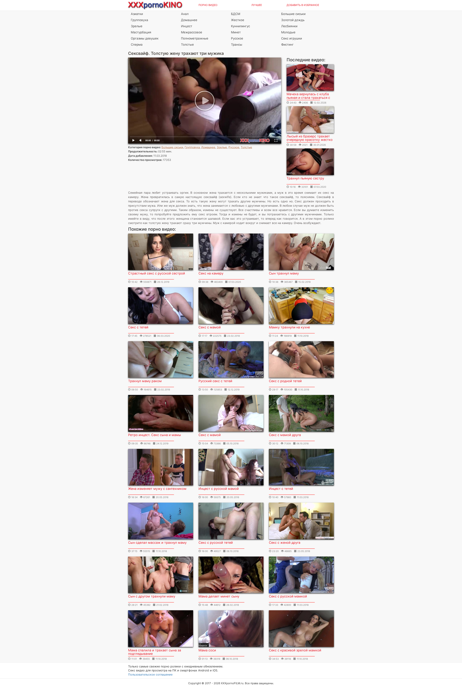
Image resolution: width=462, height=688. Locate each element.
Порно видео (208, 4)
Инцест (186, 26)
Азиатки (137, 14)
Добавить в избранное (303, 4)
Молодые (288, 32)
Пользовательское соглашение (150, 674)
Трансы (236, 44)
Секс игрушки (291, 38)
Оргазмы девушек (144, 38)
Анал (185, 14)
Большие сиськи (293, 14)
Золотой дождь (292, 20)
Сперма (137, 44)
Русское (237, 38)
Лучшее (256, 4)
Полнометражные (194, 38)
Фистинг (287, 44)
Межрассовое (191, 32)
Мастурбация (141, 32)
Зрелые (136, 26)
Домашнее (189, 20)
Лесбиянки (289, 26)
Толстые (187, 44)
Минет (236, 32)
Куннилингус (240, 26)
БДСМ (235, 14)
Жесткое (237, 20)
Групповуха (139, 20)
